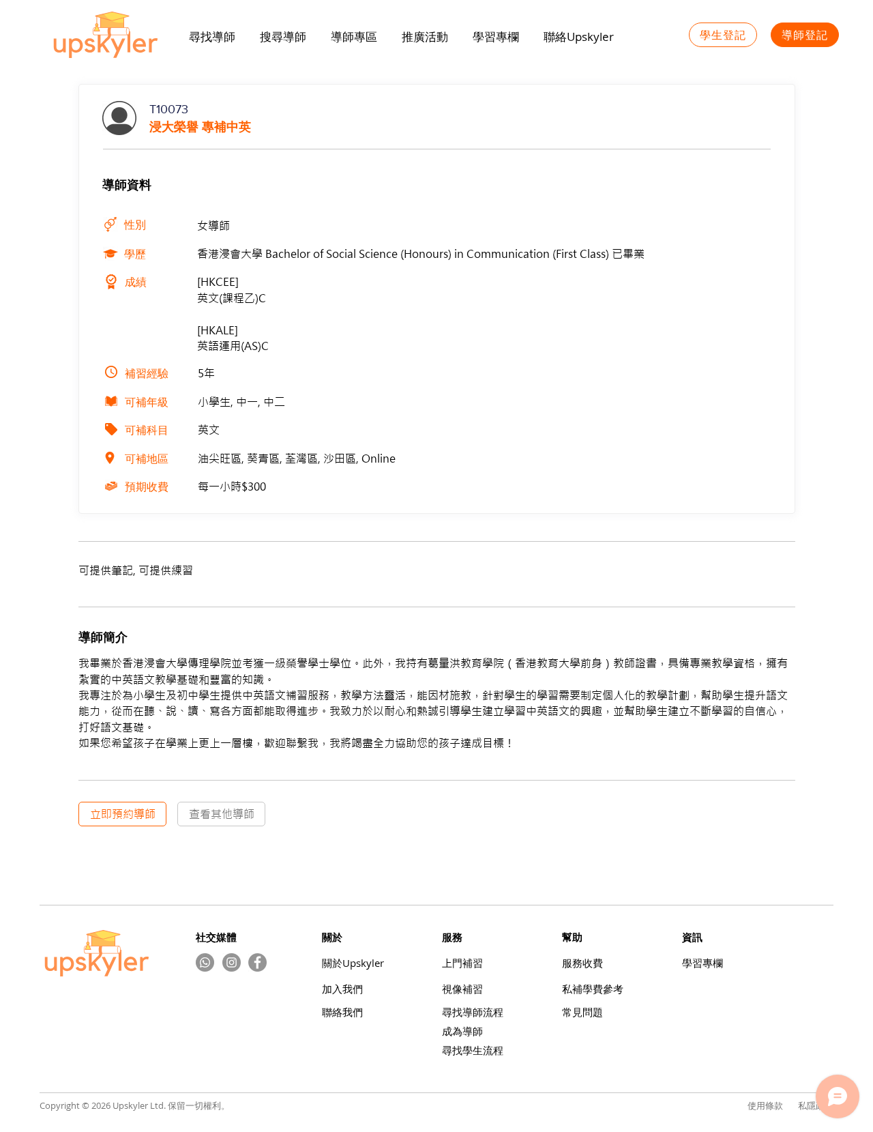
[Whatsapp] (205, 962)
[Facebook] (257, 962)
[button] (424, 37)
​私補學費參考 (592, 989)
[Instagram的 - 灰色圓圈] (231, 962)
